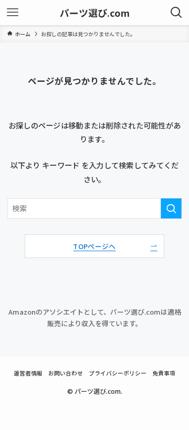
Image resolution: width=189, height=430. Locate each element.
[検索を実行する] (171, 208)
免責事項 (163, 373)
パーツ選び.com (95, 12)
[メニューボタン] (12, 12)
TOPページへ (94, 246)
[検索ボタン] (176, 12)
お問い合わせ (65, 373)
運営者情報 (28, 373)
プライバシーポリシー (117, 373)
